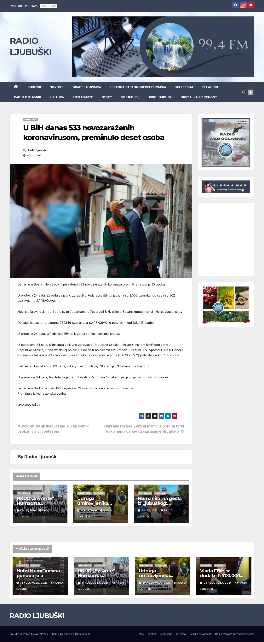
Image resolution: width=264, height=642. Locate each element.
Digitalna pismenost (199, 97)
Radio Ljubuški (37, 150)
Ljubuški (33, 87)
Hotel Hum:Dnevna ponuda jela (38, 573)
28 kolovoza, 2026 (156, 582)
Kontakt (152, 633)
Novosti (57, 87)
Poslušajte (83, 97)
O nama (181, 633)
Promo (35, 565)
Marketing (166, 633)
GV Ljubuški (131, 97)
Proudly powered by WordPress (29, 633)
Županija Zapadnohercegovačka (138, 87)
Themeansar (82, 633)
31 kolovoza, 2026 (34, 582)
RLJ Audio (210, 87)
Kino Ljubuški (160, 97)
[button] (243, 92)
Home (140, 633)
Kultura (56, 97)
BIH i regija (184, 87)
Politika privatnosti (200, 633)
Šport (106, 97)
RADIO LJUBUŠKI (37, 616)
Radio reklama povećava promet (234, 633)
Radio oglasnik (27, 97)
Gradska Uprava (87, 87)
